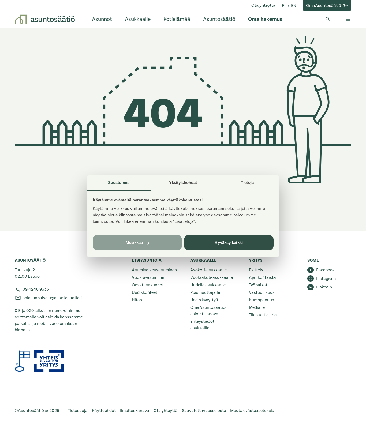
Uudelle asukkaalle (208, 285)
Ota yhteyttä (263, 5)
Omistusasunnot (148, 285)
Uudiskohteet (144, 292)
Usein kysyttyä (204, 300)
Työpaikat (258, 285)
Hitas (137, 300)
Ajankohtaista (262, 277)
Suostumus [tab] (119, 182)
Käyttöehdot (104, 410)
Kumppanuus (261, 300)
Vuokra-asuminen (148, 277)
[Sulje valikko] (348, 19)
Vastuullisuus (262, 292)
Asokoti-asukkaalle (208, 270)
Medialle (257, 307)
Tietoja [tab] (247, 182)
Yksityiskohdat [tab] (183, 182)
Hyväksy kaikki (228, 242)
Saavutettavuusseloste (204, 410)
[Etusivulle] (45, 19)
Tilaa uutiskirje (263, 315)
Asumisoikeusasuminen (154, 270)
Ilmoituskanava (134, 410)
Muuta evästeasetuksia (252, 410)
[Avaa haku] (328, 19)
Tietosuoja (78, 410)
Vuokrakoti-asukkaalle (211, 277)
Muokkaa (134, 242)
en (293, 5)
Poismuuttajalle (205, 292)
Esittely (256, 270)
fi (284, 5)
